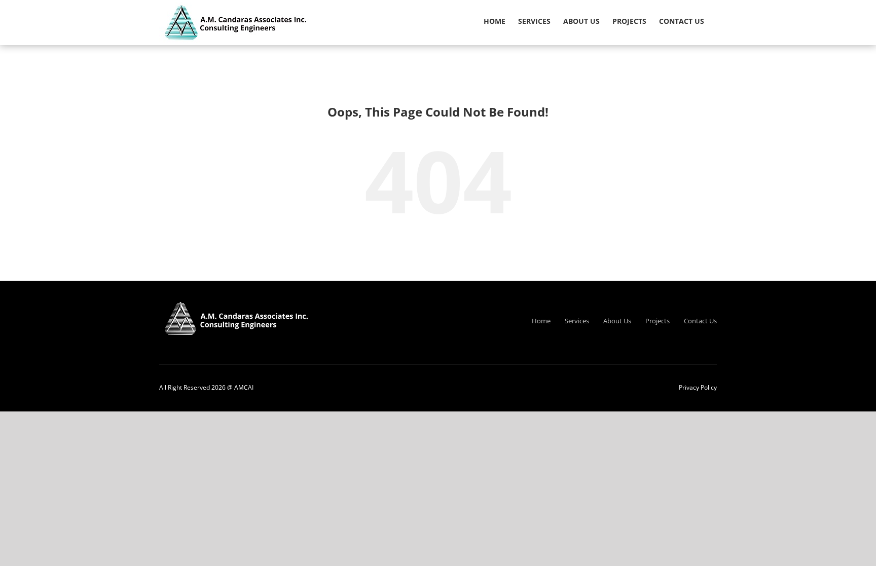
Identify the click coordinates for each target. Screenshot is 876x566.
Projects (657, 320)
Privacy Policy (698, 387)
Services (577, 320)
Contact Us (700, 320)
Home (541, 320)
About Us (617, 320)
